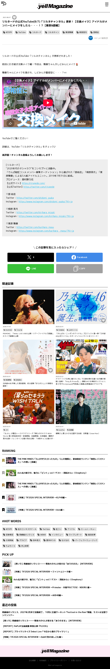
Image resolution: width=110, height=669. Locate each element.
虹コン (58, 529)
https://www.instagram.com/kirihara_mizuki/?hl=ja (46, 216)
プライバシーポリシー (58, 660)
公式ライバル (73, 330)
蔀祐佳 (96, 32)
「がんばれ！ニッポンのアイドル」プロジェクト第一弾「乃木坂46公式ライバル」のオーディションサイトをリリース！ (81, 334)
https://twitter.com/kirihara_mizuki (36, 212)
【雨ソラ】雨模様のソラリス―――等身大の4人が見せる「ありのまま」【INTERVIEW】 (42, 620)
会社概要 (32, 660)
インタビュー (57, 534)
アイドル (71, 529)
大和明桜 (9, 540)
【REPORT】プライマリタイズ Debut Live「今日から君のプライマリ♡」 (36, 631)
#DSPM (9, 32)
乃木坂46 (61, 330)
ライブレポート (75, 534)
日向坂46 (19, 380)
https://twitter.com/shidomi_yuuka (35, 197)
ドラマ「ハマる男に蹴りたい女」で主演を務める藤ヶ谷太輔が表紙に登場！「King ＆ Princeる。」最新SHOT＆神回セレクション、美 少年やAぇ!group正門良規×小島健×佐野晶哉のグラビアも (81, 381)
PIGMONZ (8, 330)
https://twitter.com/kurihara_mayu (35, 227)
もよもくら (10, 546)
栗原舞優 (69, 32)
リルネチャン (53, 32)
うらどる (19, 330)
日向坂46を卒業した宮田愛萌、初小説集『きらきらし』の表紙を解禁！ (28, 384)
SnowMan (61, 430)
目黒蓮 (71, 430)
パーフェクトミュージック (86, 540)
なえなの (65, 540)
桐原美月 (83, 32)
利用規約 (42, 660)
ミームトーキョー (88, 529)
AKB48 (43, 534)
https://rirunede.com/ (33, 183)
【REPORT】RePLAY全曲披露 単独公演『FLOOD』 (25, 626)
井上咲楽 (25, 546)
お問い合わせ (76, 660)
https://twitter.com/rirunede (38, 186)
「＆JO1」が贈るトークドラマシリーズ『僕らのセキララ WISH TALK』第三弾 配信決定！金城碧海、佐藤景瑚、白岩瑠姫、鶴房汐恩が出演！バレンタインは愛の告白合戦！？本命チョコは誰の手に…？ (28, 436)
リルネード (36, 32)
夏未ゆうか (51, 540)
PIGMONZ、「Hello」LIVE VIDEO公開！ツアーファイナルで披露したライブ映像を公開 (28, 334)
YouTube (22, 32)
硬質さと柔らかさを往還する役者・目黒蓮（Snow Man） (78, 433)
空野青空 (9, 534)
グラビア (23, 540)
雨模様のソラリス (26, 534)
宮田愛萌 (8, 380)
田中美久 (36, 540)
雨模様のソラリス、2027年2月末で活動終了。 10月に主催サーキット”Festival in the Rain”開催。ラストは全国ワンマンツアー (54, 614)
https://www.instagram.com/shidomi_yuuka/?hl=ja (45, 201)
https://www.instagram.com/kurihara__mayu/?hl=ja (46, 230)
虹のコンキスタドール (27, 529)
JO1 (6, 430)
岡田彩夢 (91, 534)
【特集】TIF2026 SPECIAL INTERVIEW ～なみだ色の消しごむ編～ (32, 637)
